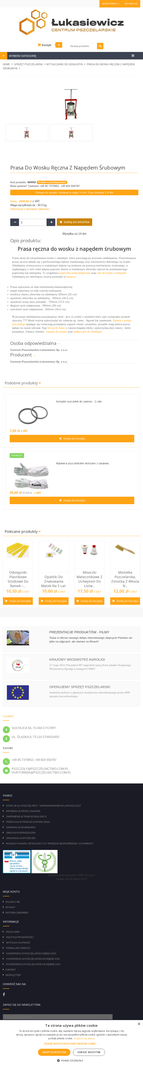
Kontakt (10, 969)
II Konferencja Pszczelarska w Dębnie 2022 (33, 959)
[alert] (71, 1043)
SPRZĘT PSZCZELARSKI (28, 64)
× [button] (138, 1024)
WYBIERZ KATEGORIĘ (22, 55)
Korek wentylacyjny (126, 583)
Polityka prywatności (20, 937)
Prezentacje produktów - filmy (79, 632)
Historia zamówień (16, 912)
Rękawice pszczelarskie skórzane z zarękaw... (83, 463)
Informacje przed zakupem (23, 811)
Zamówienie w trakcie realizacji (26, 816)
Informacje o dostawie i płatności (30, 209)
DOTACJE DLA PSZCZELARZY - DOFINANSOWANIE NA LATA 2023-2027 (43, 805)
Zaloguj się (12, 902)
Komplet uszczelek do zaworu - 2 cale (79, 401)
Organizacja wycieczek (21, 838)
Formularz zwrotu (18, 948)
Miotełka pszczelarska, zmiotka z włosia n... (91, 579)
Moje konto (109, 3)
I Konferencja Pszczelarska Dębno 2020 (31, 953)
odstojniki (120, 272)
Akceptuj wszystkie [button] (54, 1052)
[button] (71, 1044)
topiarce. (71, 276)
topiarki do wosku (56, 331)
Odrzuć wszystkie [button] (88, 1052)
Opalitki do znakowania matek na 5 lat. (19, 581)
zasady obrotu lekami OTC (71, 878)
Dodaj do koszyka (76, 222)
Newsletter (13, 975)
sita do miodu (105, 272)
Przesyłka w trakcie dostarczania (28, 822)
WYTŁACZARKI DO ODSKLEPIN (64, 64)
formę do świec (56, 327)
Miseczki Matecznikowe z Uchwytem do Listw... (55, 579)
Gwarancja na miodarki (20, 827)
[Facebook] (4, 995)
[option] (19, 574)
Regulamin (13, 932)
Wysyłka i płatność (18, 942)
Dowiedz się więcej (84, 1038)
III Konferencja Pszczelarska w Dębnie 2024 (33, 964)
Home (6, 64)
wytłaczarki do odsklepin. (88, 331)
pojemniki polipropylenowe (75, 272)
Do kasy (130, 3)
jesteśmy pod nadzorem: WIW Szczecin (71, 875)
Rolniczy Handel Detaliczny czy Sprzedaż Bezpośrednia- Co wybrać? (50, 843)
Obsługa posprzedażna (21, 833)
